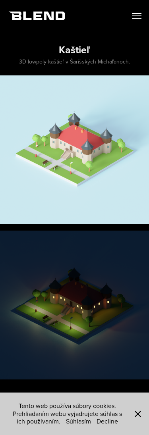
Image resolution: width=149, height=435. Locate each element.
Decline (107, 421)
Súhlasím (78, 421)
